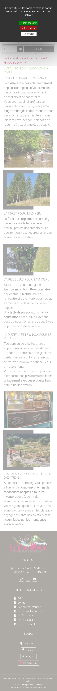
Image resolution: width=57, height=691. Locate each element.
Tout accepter (29, 23)
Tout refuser (29, 28)
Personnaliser (28, 33)
